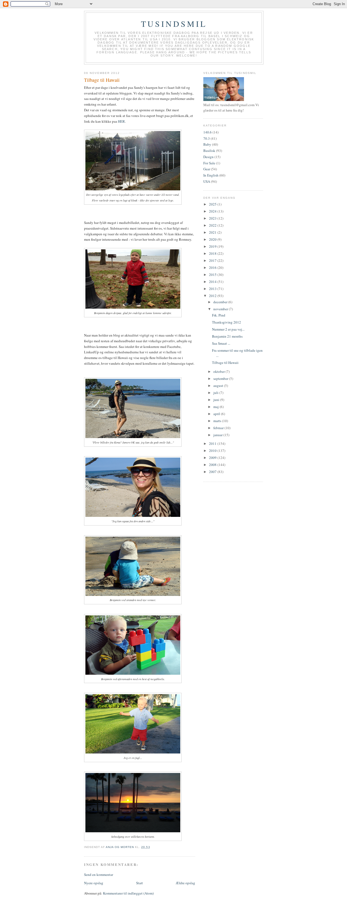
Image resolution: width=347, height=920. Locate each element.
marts (217, 420)
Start (139, 882)
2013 (213, 288)
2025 (213, 204)
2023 (213, 218)
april (217, 413)
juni (216, 399)
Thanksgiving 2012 (226, 322)
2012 (213, 295)
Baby (207, 144)
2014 (213, 281)
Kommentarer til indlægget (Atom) (128, 893)
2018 (213, 253)
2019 (213, 246)
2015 (213, 274)
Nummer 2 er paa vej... (228, 329)
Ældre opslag (185, 882)
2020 (213, 239)
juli (216, 392)
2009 (213, 457)
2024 (213, 211)
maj (216, 406)
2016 (213, 267)
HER (121, 121)
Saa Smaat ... (221, 343)
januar (218, 434)
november (221, 308)
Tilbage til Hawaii (225, 362)
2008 (213, 464)
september (221, 378)
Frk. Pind (218, 315)
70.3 (206, 138)
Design (208, 156)
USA (206, 181)
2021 (213, 232)
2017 (213, 260)
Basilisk (209, 150)
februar (218, 427)
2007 (213, 471)
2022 (213, 225)
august (218, 385)
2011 (213, 443)
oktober (219, 371)
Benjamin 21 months (227, 336)
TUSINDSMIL (174, 23)
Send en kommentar (98, 874)
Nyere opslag (93, 882)
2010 (213, 450)
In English (211, 175)
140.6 (207, 132)
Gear (206, 169)
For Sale (209, 163)
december (220, 301)
